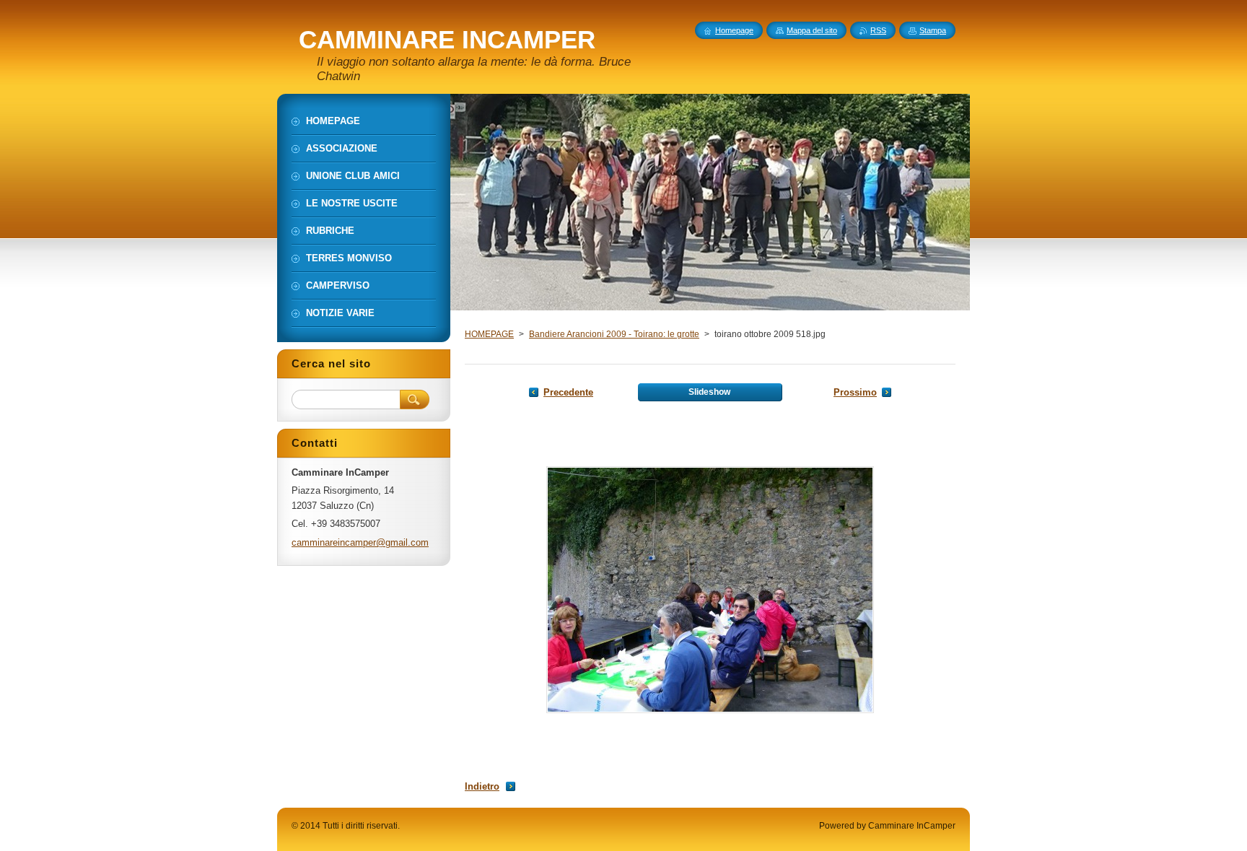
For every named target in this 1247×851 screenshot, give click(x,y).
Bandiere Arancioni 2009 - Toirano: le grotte (614, 334)
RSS (878, 30)
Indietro (482, 786)
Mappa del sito (812, 30)
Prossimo (855, 392)
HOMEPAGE (489, 334)
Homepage (734, 30)
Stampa (932, 30)
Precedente (568, 392)
